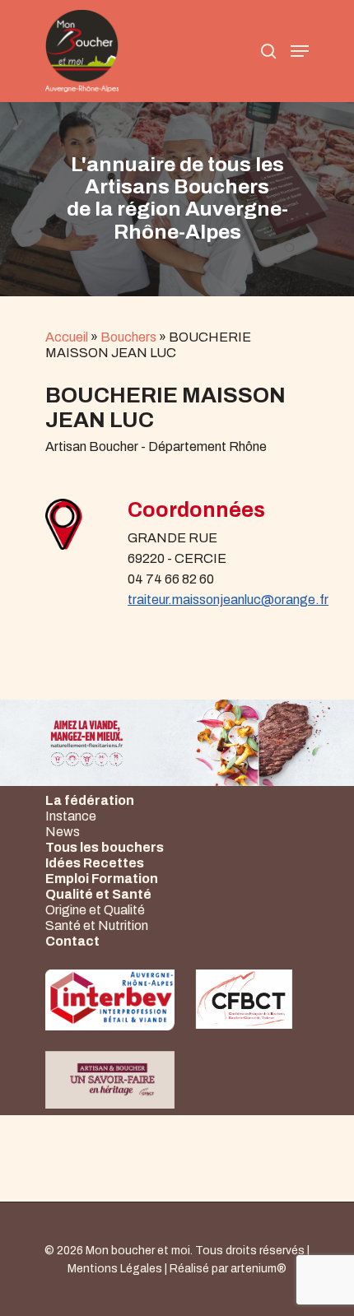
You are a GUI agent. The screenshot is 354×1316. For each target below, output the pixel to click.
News (62, 832)
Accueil (66, 337)
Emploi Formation (101, 879)
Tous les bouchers (104, 847)
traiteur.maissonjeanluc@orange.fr (228, 600)
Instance (70, 816)
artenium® (258, 1269)
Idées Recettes (94, 863)
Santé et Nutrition (96, 925)
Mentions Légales (115, 1269)
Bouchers (128, 337)
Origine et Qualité (95, 910)
